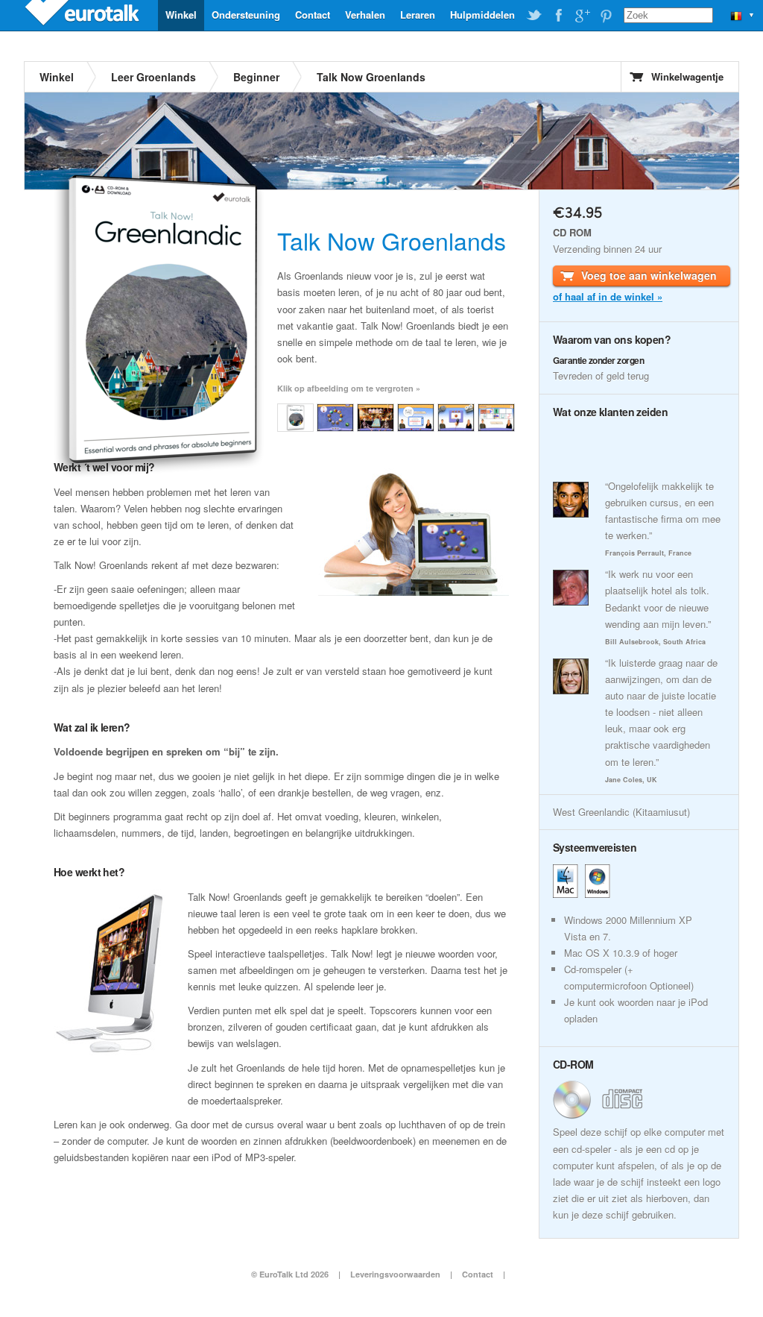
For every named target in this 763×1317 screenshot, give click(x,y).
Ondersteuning (246, 14)
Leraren (417, 14)
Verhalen (365, 14)
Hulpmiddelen (482, 14)
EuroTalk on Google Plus (582, 15)
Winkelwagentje (687, 76)
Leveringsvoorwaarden (395, 1274)
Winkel (181, 14)
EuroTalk (83, 15)
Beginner (256, 76)
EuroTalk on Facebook (558, 15)
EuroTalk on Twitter (534, 15)
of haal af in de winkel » (607, 296)
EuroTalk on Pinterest (606, 15)
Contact (312, 14)
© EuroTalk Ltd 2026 (290, 1274)
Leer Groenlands (153, 76)
